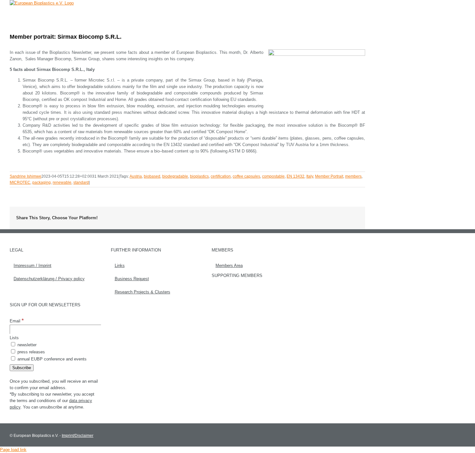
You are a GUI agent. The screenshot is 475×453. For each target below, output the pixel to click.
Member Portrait (329, 176)
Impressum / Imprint (32, 265)
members (353, 176)
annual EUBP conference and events (51, 359)
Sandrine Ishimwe (25, 176)
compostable (273, 176)
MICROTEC (20, 182)
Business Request (132, 278)
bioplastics (199, 176)
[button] (355, 14)
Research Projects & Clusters (142, 292)
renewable (62, 182)
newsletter (26, 344)
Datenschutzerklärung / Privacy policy (49, 278)
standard (81, 182)
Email (17, 321)
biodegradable (175, 176)
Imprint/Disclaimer (77, 435)
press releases (30, 352)
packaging (41, 182)
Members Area (229, 265)
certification (221, 176)
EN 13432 (295, 176)
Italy (309, 176)
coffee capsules (246, 176)
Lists (14, 337)
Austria (136, 176)
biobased (152, 176)
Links (120, 265)
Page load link (13, 449)
